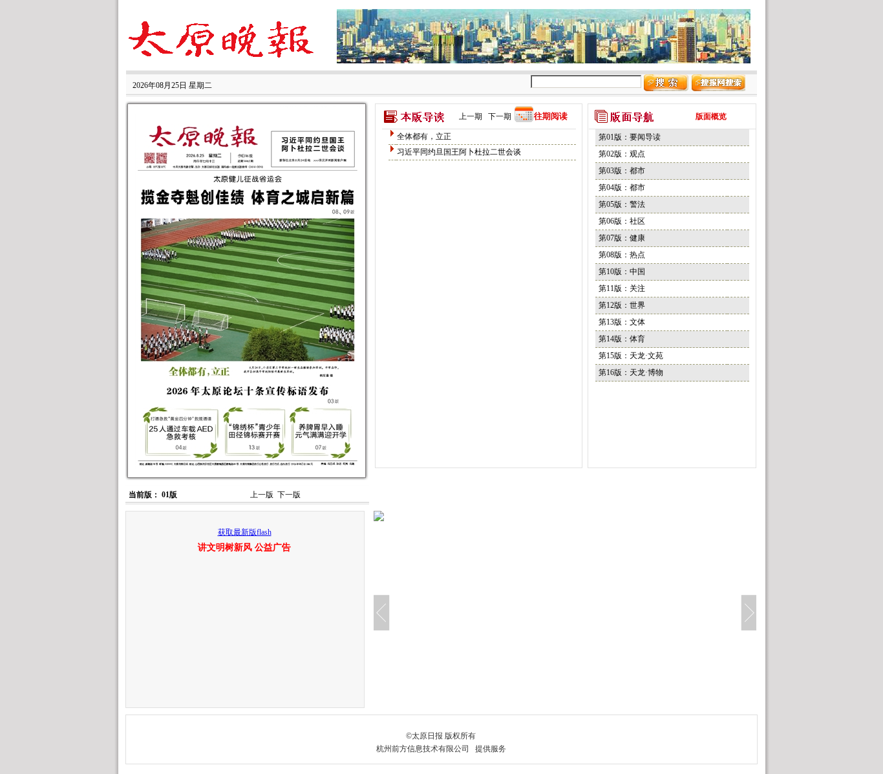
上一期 (470, 116)
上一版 (261, 494)
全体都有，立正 (424, 136)
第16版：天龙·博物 (631, 372)
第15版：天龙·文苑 (631, 355)
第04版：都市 (622, 187)
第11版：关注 (622, 288)
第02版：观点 (622, 153)
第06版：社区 (622, 221)
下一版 (289, 494)
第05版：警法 (622, 204)
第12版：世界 (622, 305)
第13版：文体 (622, 322)
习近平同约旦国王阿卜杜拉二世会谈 (459, 151)
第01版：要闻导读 (630, 137)
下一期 (499, 116)
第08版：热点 (622, 254)
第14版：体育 (622, 338)
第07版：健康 (622, 237)
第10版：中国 (622, 271)
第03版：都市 (622, 170)
